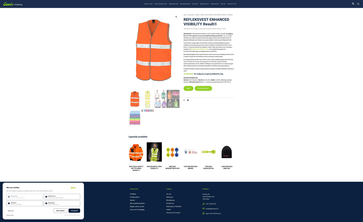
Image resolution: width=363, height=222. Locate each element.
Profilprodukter (160, 4)
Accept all (74, 211)
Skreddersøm (185, 4)
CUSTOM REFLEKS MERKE (190, 167)
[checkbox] (24, 196)
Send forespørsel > (203, 88)
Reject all (11, 210)
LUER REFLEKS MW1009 (226, 167)
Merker (197, 15)
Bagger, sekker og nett (137, 206)
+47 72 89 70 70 (211, 204)
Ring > (188, 88)
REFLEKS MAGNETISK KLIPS (172, 167)
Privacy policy (10, 215)
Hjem (185, 15)
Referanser (169, 197)
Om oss (223, 4)
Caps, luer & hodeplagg (137, 209)
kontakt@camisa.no (212, 209)
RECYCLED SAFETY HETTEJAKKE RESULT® (136, 168)
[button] (176, 17)
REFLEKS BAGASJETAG (209, 167)
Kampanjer (215, 4)
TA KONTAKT (189, 74)
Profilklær (148, 4)
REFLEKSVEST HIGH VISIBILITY (154, 167)
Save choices (60, 211)
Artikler (168, 209)
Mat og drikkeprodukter (137, 203)
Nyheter (195, 4)
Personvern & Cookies (173, 213)
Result (202, 15)
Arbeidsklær (173, 4)
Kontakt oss (231, 4)
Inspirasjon (204, 4)
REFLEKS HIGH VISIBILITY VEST (199, 49)
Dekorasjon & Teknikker (173, 206)
